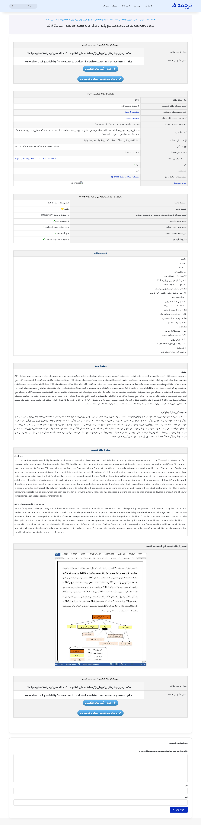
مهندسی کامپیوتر (131, 112)
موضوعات (137, 6)
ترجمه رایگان (125, 6)
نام (187, 785)
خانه (152, 19)
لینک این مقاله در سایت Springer (125, 177)
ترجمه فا (149, 6)
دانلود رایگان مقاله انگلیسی (99, 68)
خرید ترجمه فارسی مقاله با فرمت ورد (99, 78)
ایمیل (186, 797)
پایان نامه (105, 6)
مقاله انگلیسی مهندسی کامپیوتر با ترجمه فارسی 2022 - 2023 (129, 19)
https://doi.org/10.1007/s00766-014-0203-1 (36, 159)
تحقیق (115, 6)
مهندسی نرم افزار (132, 118)
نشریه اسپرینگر (180, 183)
